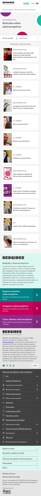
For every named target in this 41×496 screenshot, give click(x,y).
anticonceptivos (8, 342)
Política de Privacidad (11, 477)
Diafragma (9, 402)
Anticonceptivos (8, 9)
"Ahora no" (9, 437)
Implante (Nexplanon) (13, 381)
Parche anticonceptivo (13, 394)
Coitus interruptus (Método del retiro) (18, 429)
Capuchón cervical (12, 416)
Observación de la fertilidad (15, 420)
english (26, 3)
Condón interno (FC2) (13, 411)
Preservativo (10, 407)
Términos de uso (9, 474)
